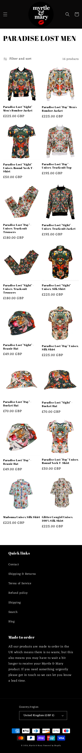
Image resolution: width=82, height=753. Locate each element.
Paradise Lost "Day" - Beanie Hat (17, 462)
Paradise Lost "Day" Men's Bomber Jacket (59, 109)
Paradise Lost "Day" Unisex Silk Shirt (60, 347)
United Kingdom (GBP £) (39, 715)
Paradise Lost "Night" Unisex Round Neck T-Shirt (18, 168)
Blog (11, 621)
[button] (5, 14)
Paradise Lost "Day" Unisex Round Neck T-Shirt (60, 461)
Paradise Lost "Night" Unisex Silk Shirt (56, 287)
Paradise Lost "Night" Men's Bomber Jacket (18, 108)
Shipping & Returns (22, 574)
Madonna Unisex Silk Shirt (21, 517)
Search (13, 612)
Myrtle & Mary (35, 745)
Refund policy (18, 593)
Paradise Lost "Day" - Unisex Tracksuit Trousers (17, 228)
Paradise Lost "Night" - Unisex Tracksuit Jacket (58, 226)
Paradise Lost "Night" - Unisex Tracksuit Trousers (18, 289)
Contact (13, 564)
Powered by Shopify (52, 745)
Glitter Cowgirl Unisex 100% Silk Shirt (57, 519)
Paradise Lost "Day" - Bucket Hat (17, 403)
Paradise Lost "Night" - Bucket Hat (57, 404)
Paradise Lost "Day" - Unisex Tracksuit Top (56, 166)
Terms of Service (19, 583)
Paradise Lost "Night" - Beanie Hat (18, 346)
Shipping (14, 602)
